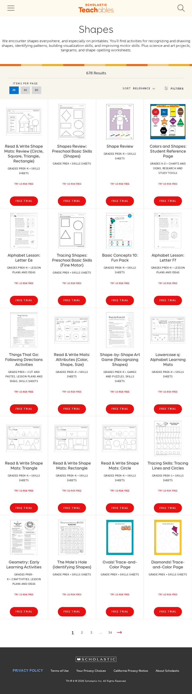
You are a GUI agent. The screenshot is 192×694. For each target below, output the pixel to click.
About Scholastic (167, 670)
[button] (140, 88)
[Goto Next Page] (119, 633)
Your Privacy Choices (91, 670)
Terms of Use (60, 670)
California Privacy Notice (131, 670)
